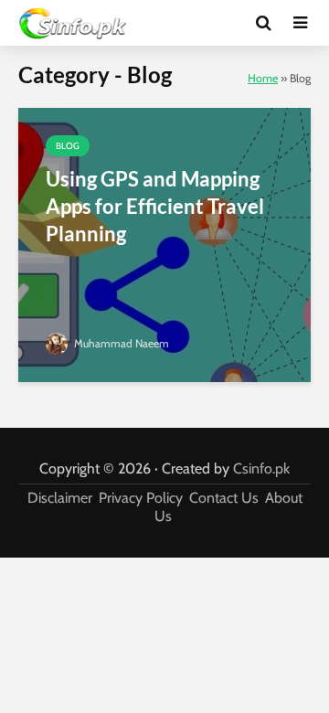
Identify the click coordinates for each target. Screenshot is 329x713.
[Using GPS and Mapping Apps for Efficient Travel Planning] (164, 243)
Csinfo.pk (261, 468)
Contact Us (224, 497)
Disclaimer (59, 497)
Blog (68, 146)
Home (263, 78)
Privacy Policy (141, 497)
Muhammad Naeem (120, 343)
